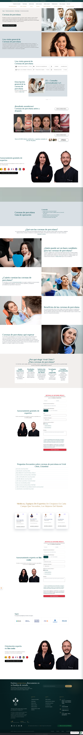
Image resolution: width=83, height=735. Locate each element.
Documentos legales (48, 706)
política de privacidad (60, 445)
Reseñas (38, 6)
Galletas (63, 731)
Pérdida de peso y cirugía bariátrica (35, 709)
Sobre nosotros (48, 699)
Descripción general (12, 6)
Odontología (17, 10)
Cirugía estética (43, 365)
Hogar (3, 10)
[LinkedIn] (21, 726)
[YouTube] (19, 726)
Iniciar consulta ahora (55, 449)
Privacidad (52, 731)
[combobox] (45, 410)
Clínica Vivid (21, 91)
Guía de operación (46, 6)
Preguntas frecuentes (70, 6)
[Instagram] (14, 726)
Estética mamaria (34, 706)
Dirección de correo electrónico (48, 403)
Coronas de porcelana (17, 282)
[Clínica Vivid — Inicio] (20, 702)
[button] (49, 99)
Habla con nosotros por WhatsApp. (65, 725)
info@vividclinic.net (65, 710)
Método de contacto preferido (48, 422)
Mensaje (44, 430)
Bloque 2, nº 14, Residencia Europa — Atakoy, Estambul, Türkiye (66, 702)
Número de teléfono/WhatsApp (48, 408)
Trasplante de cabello (35, 699)
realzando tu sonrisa (41, 234)
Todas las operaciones (10, 10)
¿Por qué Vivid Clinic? (58, 6)
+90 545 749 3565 (65, 706)
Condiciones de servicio (47, 447)
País (44, 413)
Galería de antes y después (50, 701)
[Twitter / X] (16, 726)
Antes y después (23, 6)
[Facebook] (12, 726)
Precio (31, 6)
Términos (57, 731)
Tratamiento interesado (47, 417)
